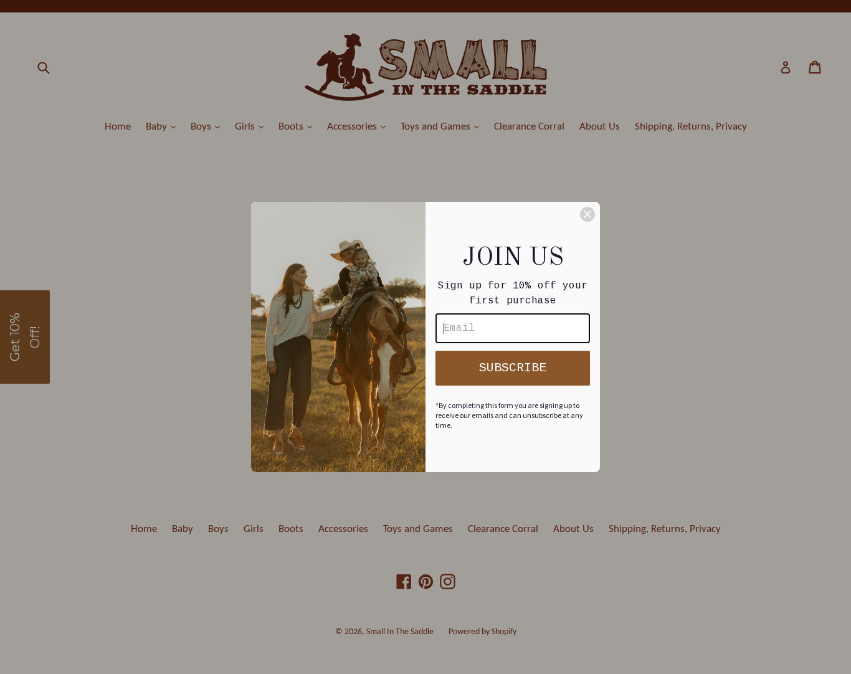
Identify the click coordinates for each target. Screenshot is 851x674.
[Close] (587, 214)
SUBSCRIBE (512, 368)
